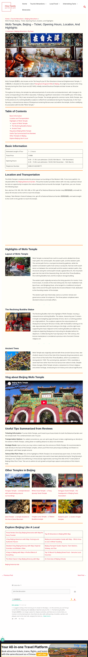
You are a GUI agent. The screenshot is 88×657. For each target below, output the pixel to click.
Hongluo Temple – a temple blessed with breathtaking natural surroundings (17, 493)
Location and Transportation (19, 118)
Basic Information (16, 116)
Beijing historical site (12, 564)
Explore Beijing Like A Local (19, 138)
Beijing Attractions (21, 31)
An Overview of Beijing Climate (55, 559)
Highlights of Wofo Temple (19, 121)
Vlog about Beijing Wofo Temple (20, 131)
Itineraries (26, 10)
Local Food (54, 4)
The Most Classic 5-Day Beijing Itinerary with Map (22, 559)
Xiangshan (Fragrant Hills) (44, 84)
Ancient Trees (16, 128)
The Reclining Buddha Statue (22, 126)
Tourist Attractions (37, 4)
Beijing (57, 84)
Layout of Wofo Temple (20, 123)
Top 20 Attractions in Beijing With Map (58, 534)
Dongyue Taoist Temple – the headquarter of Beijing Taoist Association (68, 493)
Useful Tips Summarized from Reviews (23, 133)
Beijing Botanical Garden (26, 182)
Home (24, 4)
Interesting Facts (69, 4)
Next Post (82, 575)
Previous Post (7, 575)
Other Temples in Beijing (18, 136)
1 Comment (9, 31)
